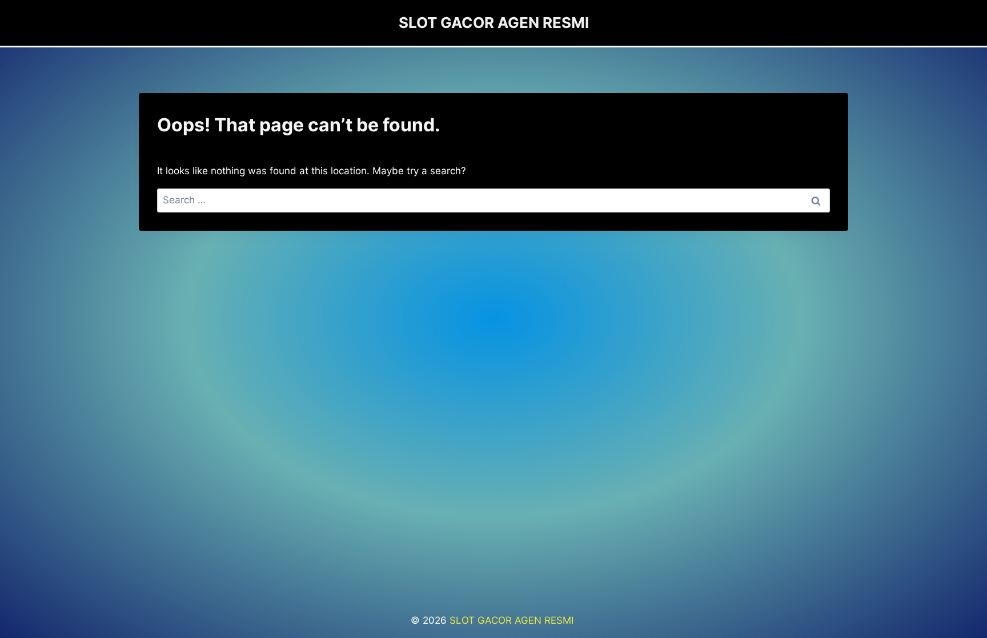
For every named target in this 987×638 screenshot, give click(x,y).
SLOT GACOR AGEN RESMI (513, 620)
